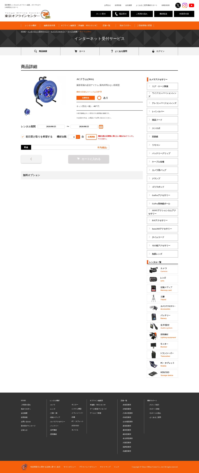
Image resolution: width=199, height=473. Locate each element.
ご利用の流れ (141, 14)
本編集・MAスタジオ (87, 25)
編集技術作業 (49, 25)
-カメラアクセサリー (57, 422)
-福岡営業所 (126, 447)
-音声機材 (53, 430)
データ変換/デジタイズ (98, 409)
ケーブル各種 (72, 32)
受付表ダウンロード (28, 426)
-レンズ (52, 409)
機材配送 (163, 14)
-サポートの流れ (155, 413)
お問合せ (107, 5)
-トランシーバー (77, 413)
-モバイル (74, 430)
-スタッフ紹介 (154, 405)
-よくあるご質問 (155, 417)
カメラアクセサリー (58, 32)
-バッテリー (54, 426)
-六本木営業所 (127, 413)
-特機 (73, 417)
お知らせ (24, 430)
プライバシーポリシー (88, 467)
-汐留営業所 (126, 409)
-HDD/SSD (75, 426)
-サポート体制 (154, 409)
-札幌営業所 (126, 451)
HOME (23, 32)
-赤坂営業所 (126, 405)
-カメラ (52, 405)
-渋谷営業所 (126, 417)
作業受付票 (184, 14)
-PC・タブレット (77, 421)
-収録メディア (55, 417)
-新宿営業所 (126, 426)
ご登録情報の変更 (144, 25)
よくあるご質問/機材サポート (146, 5)
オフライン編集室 (68, 25)
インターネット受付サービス (38, 32)
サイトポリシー (70, 467)
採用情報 (118, 5)
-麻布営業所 (126, 430)
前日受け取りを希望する (39, 136)
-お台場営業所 (127, 422)
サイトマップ (105, 467)
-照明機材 (53, 434)
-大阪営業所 (126, 443)
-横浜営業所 (126, 434)
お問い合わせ (26, 422)
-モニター (74, 405)
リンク (116, 467)
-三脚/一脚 (53, 413)
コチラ (99, 92)
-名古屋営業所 (127, 438)
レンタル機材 (30, 25)
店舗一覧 (106, 25)
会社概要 (128, 5)
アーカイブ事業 (95, 413)
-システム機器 (76, 409)
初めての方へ (125, 25)
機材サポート (152, 401)
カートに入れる (91, 158)
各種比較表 (166, 5)
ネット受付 (101, 14)
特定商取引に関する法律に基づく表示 (45, 467)
